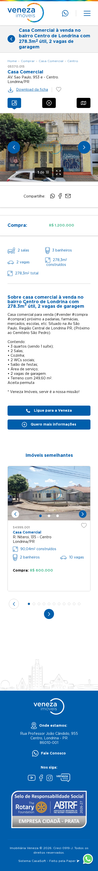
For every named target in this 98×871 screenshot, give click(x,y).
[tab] (14, 103)
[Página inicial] (26, 13)
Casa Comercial (51, 61)
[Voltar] (11, 39)
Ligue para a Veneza (53, 410)
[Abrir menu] (87, 13)
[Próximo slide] (84, 147)
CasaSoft (39, 861)
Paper (71, 861)
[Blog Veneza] (63, 778)
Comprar (28, 61)
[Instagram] (49, 778)
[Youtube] (31, 778)
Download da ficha (32, 89)
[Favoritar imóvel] (84, 525)
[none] (49, 147)
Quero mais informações (53, 424)
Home (12, 61)
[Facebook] (41, 778)
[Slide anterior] (14, 147)
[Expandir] (59, 172)
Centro (72, 61)
